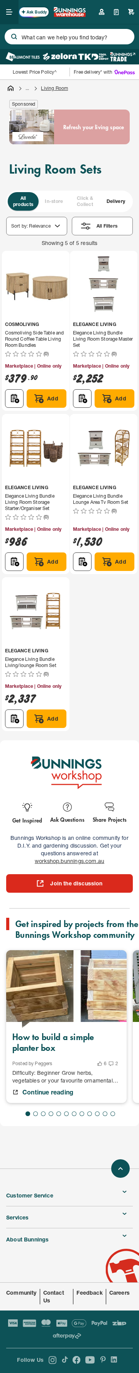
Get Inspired (27, 820)
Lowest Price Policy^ (35, 72)
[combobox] (69, 36)
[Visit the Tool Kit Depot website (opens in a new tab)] (93, 56)
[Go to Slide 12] (112, 1113)
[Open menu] (9, 12)
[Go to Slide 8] (82, 1113)
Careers (119, 1292)
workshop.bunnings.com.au (69, 861)
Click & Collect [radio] (85, 201)
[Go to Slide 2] (35, 1113)
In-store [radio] (54, 201)
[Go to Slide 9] (89, 1113)
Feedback (89, 1292)
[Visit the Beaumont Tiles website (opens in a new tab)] (22, 56)
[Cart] (131, 12)
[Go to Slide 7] (74, 1113)
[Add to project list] (14, 398)
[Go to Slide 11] (105, 1113)
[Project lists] (116, 12)
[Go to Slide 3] (43, 1113)
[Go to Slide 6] (66, 1113)
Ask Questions (67, 819)
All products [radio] (23, 201)
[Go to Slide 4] (51, 1113)
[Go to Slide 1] (27, 1113)
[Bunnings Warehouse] (69, 14)
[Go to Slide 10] (97, 1113)
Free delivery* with (93, 72)
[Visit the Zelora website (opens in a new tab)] (60, 56)
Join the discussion (76, 883)
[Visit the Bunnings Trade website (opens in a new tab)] (122, 56)
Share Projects (110, 819)
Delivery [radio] (116, 201)
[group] (69, 201)
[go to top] (120, 1168)
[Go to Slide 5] (58, 1113)
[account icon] (101, 12)
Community (21, 1292)
